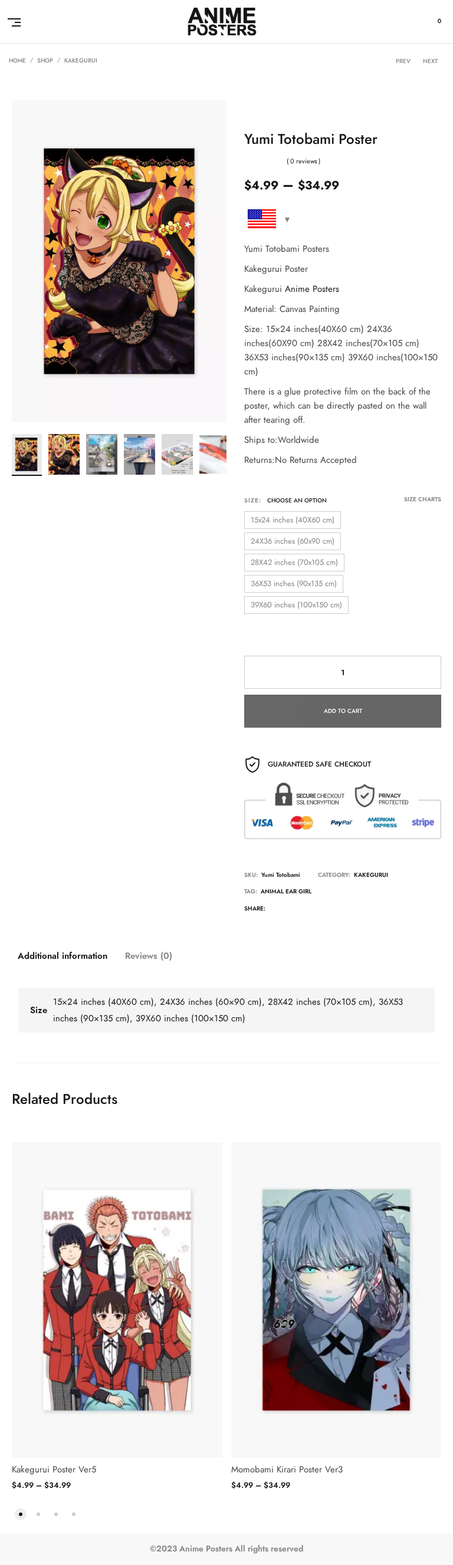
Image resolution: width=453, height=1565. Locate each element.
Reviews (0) (148, 956)
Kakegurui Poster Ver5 (54, 1469)
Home (17, 61)
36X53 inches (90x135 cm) (294, 583)
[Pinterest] (348, 910)
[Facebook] (300, 910)
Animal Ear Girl (286, 891)
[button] (20, 1513)
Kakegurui (80, 61)
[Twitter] (276, 910)
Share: (254, 909)
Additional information (62, 956)
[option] (26, 455)
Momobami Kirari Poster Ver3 (287, 1469)
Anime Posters (312, 289)
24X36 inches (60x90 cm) (292, 541)
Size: (252, 501)
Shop (45, 61)
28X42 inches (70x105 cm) (294, 562)
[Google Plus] (324, 910)
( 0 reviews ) (303, 161)
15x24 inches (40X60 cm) (292, 520)
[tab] (62, 955)
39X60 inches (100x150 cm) (296, 605)
